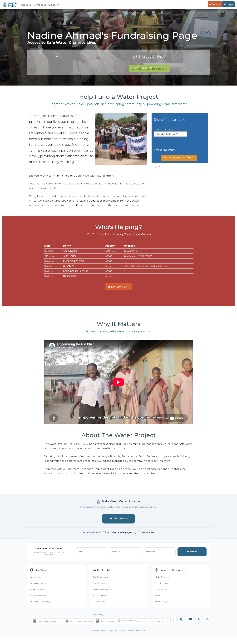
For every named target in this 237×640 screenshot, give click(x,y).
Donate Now (121, 518)
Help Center (148, 532)
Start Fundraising (100, 577)
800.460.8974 (93, 532)
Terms (136, 631)
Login (229, 4)
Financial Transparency (40, 601)
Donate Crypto (99, 601)
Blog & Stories (161, 589)
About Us (26, 4)
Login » (156, 166)
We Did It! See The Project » (149, 68)
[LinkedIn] (207, 619)
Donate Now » (119, 286)
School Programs (100, 595)
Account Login (161, 601)
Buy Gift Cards (99, 583)
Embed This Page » (165, 149)
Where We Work (37, 589)
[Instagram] (182, 619)
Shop (157, 595)
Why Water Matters (38, 595)
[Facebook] (173, 619)
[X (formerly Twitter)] (198, 619)
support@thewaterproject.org (121, 532)
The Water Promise (38, 583)
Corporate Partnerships (102, 589)
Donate (215, 4)
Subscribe (192, 551)
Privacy (130, 631)
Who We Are (35, 577)
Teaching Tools (161, 583)
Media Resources (162, 577)
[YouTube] (190, 619)
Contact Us (40, 4)
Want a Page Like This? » (179, 157)
